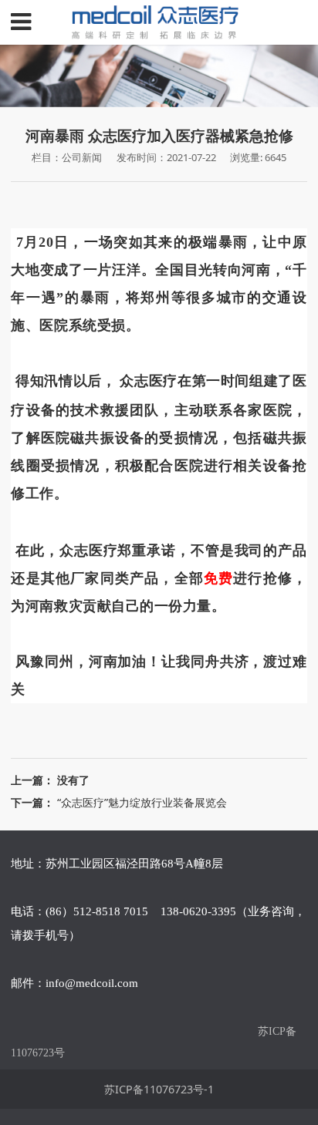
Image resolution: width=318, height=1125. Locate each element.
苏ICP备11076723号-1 (159, 1089)
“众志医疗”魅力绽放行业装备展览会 (142, 802)
